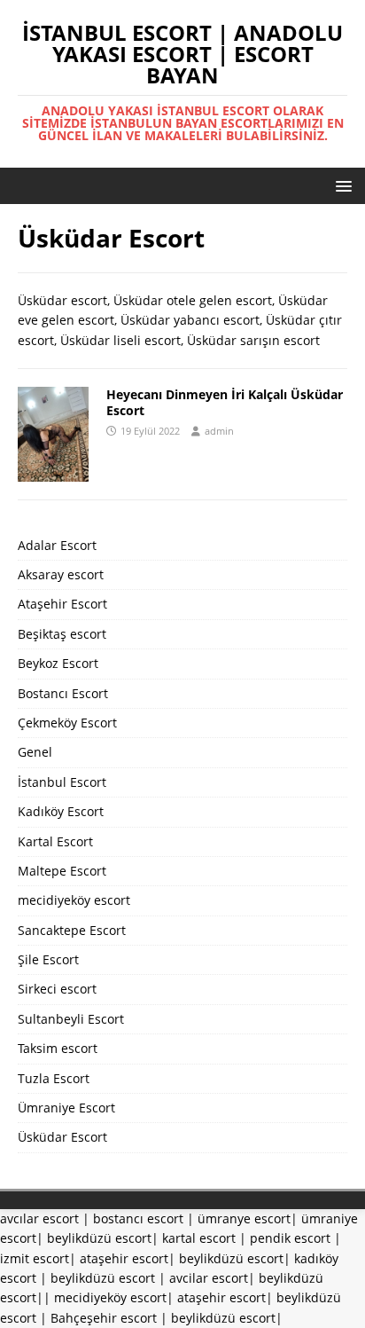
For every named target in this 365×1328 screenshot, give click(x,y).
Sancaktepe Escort (72, 930)
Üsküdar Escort (62, 1136)
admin (219, 430)
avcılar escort (39, 1218)
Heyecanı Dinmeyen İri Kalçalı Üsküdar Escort (224, 402)
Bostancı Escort (63, 693)
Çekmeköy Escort (67, 722)
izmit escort (34, 1258)
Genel (35, 751)
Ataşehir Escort (62, 603)
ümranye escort (244, 1218)
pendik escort (290, 1238)
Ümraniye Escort (66, 1107)
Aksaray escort (61, 574)
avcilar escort (208, 1277)
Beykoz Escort (58, 663)
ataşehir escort (124, 1258)
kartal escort (199, 1238)
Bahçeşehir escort (103, 1317)
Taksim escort (57, 1048)
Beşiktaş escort (62, 633)
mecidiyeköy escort (74, 900)
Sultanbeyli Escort (71, 1018)
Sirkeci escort (57, 988)
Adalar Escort (57, 545)
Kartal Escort (55, 841)
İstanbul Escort (62, 782)
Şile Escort (48, 959)
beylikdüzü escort (99, 1238)
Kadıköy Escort (61, 811)
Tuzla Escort (53, 1078)
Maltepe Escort (62, 870)
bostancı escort (138, 1218)
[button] (341, 185)
